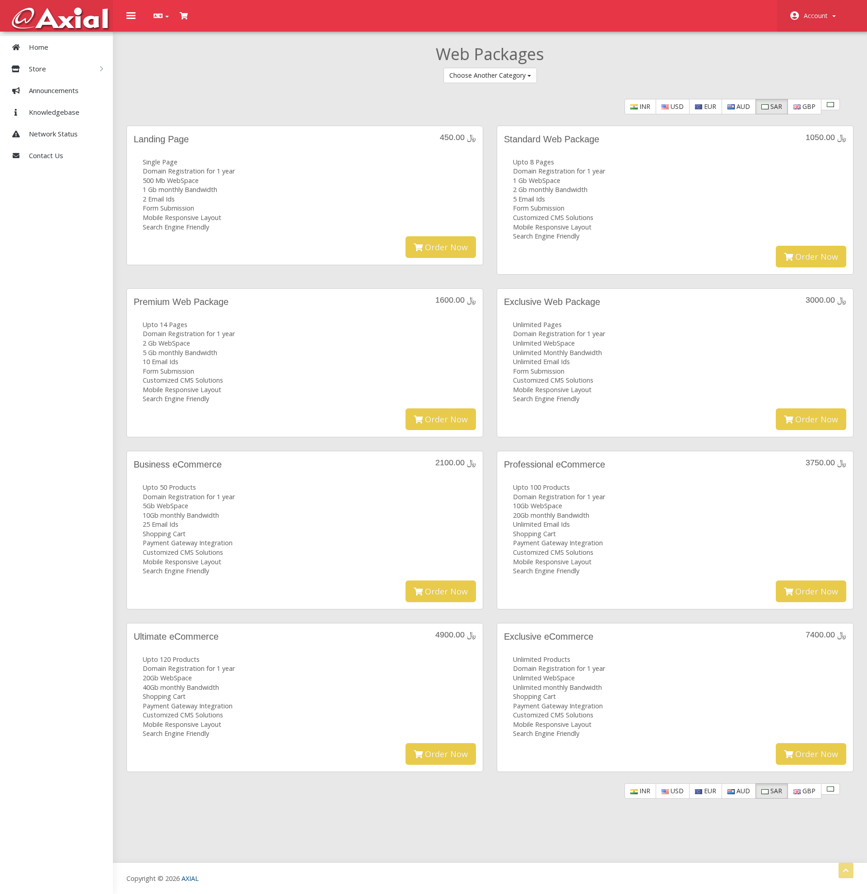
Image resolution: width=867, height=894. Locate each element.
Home (37, 46)
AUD (742, 106)
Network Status (52, 133)
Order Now (445, 247)
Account (817, 15)
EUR (709, 106)
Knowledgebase (53, 112)
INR (644, 106)
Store (38, 68)
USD (676, 106)
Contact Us (45, 155)
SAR (775, 106)
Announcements (53, 90)
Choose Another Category (488, 75)
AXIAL (190, 878)
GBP (808, 106)
